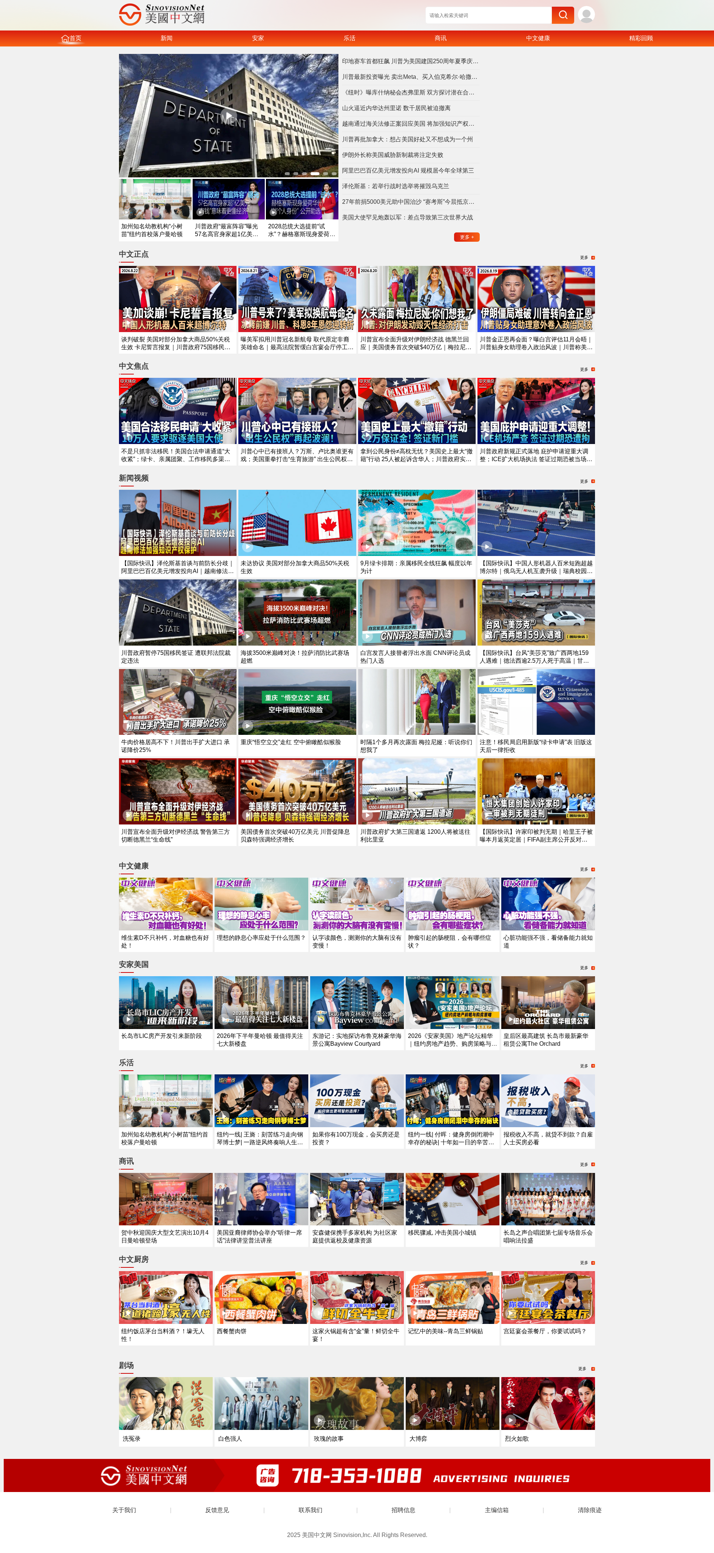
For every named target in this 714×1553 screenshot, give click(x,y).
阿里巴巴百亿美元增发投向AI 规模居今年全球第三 (408, 170)
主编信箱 (497, 1510)
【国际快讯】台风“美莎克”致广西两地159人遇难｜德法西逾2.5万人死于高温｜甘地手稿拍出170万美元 (534, 661)
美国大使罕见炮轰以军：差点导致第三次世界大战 (407, 217)
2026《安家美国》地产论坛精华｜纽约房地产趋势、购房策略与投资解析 (452, 1044)
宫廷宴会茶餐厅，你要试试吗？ (545, 1331)
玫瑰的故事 (329, 1438)
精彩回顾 (641, 38)
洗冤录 (132, 1438)
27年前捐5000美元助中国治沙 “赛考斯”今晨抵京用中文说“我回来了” (411, 202)
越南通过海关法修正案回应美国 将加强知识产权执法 (411, 123)
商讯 (441, 38)
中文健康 (538, 38)
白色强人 (230, 1438)
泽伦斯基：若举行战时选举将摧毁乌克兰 (395, 186)
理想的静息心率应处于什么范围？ (261, 938)
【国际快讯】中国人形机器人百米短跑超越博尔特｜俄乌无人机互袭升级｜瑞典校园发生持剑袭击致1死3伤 (536, 571)
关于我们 (124, 1510)
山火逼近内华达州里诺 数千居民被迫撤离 (396, 108)
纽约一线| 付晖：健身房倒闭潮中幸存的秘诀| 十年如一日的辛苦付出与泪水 (451, 1142)
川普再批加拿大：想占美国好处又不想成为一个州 (407, 139)
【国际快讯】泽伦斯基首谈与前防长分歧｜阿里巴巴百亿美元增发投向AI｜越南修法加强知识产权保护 (177, 571)
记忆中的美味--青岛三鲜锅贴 (445, 1331)
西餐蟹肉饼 (232, 1331)
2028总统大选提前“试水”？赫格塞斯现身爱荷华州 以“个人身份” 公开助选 (301, 234)
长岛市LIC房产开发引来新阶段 (161, 1036)
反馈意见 (217, 1510)
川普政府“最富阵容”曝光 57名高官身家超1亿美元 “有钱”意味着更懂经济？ (226, 234)
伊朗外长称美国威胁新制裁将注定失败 (392, 155)
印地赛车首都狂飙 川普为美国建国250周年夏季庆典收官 (411, 61)
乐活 (350, 38)
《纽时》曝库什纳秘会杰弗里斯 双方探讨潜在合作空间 (411, 92)
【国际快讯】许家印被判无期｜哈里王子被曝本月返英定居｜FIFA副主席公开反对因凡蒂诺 (536, 840)
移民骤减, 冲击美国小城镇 (442, 1232)
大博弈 (418, 1438)
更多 (467, 237)
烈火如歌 (517, 1438)
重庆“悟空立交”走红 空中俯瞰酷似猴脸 (291, 742)
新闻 (167, 38)
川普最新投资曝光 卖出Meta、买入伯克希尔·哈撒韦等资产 (411, 77)
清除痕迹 (590, 1510)
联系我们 (310, 1510)
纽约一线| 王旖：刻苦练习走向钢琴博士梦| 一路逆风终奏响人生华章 (260, 1142)
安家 (258, 38)
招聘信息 (403, 1510)
